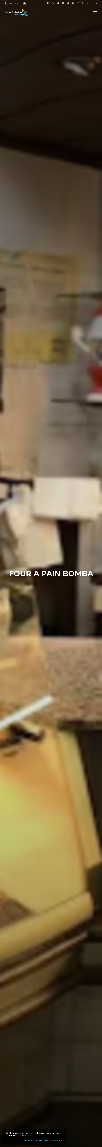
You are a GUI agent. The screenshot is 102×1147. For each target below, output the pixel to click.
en (90, 3)
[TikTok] (68, 3)
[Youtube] (63, 3)
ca (87, 3)
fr (96, 3)
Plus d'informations (54, 1140)
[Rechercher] (73, 3)
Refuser (38, 1140)
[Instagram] (53, 3)
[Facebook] (48, 3)
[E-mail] (24, 3)
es (93, 3)
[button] (95, 13)
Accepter (28, 1140)
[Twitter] (58, 3)
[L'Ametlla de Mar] (16, 12)
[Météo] (78, 3)
